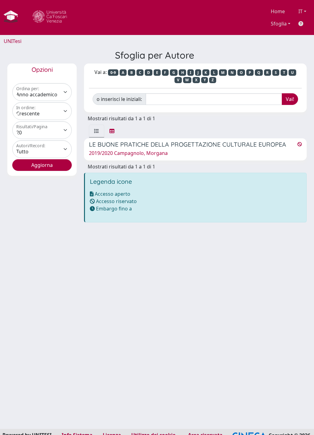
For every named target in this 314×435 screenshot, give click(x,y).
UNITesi (12, 41)
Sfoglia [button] (279, 23)
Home (278, 11)
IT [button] (300, 11)
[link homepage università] (50, 17)
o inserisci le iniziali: (119, 99)
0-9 (113, 72)
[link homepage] (13, 17)
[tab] (96, 131)
